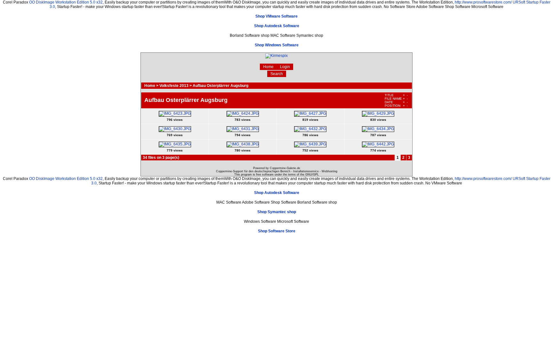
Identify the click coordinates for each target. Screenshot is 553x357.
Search (276, 74)
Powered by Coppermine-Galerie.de (276, 168)
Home (268, 67)
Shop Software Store (276, 231)
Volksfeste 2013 (173, 85)
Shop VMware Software (276, 16)
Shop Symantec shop (276, 212)
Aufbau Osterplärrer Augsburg (220, 85)
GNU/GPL (312, 174)
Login (285, 67)
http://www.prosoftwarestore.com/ (483, 2)
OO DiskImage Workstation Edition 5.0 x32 (66, 2)
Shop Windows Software (277, 45)
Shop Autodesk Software (276, 26)
